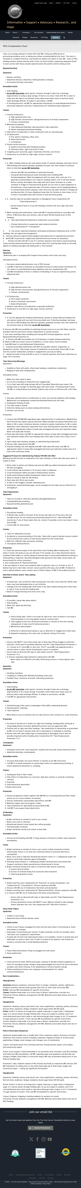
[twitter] (31, 1139)
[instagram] (43, 1139)
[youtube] (50, 1139)
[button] (64, 37)
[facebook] (37, 1139)
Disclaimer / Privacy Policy (43, 1183)
